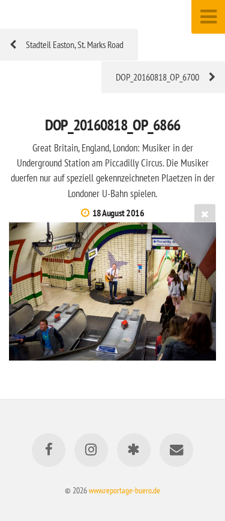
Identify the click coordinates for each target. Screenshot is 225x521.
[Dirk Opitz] (134, 450)
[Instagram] (91, 450)
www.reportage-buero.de (124, 490)
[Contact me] (176, 450)
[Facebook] (48, 450)
